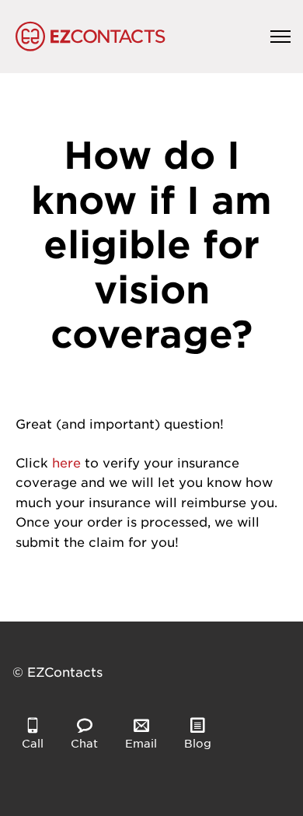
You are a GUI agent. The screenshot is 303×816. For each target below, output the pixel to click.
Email (141, 743)
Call (33, 743)
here (66, 462)
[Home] (90, 36)
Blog (197, 743)
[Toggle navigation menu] (280, 36)
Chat (84, 743)
